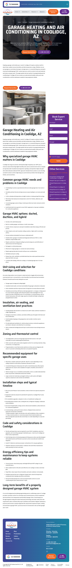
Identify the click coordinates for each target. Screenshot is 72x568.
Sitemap (67, 565)
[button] (18, 12)
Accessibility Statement (60, 565)
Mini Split (24, 22)
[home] (7, 12)
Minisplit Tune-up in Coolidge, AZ (58, 180)
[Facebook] (67, 4)
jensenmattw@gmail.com (53, 543)
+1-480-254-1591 (44, 52)
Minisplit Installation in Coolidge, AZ (58, 198)
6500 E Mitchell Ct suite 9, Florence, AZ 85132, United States (56, 525)
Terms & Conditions (53, 565)
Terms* (58, 156)
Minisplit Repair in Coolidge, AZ (57, 187)
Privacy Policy (47, 565)
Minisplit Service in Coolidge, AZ (57, 189)
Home (19, 22)
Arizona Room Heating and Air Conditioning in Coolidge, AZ (57, 177)
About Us (42, 11)
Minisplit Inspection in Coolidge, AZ (58, 192)
